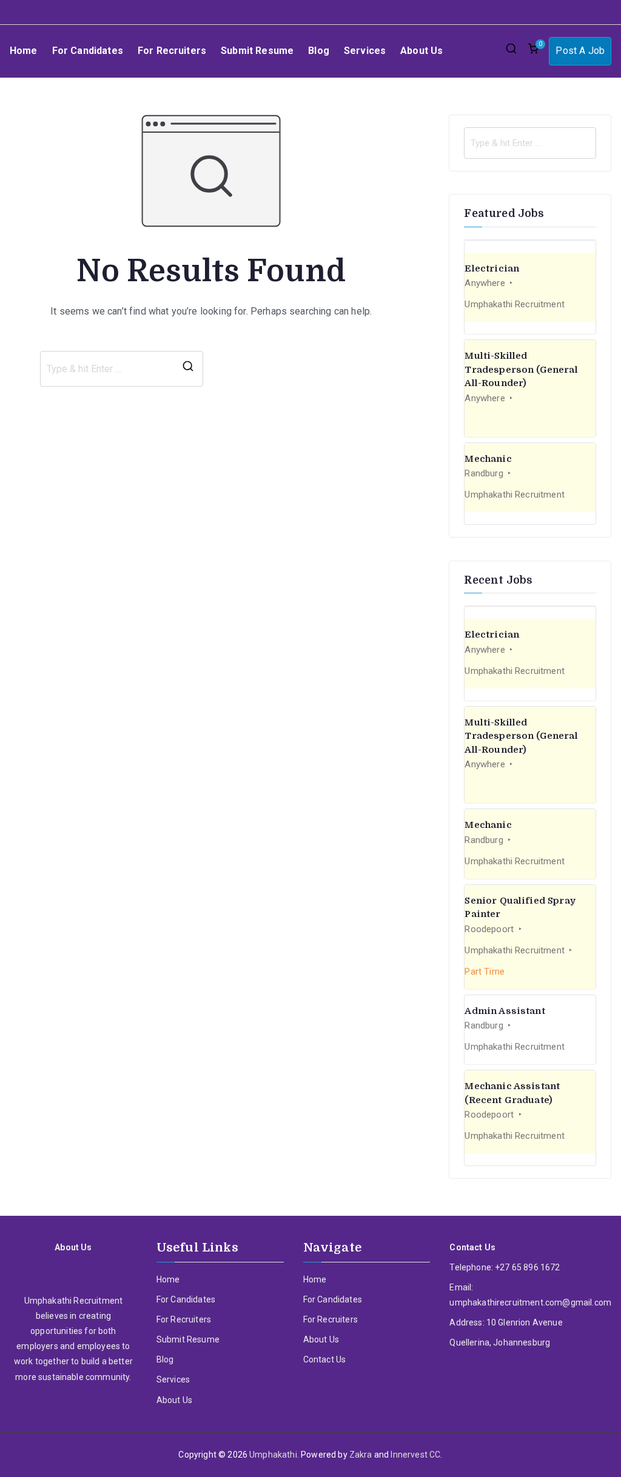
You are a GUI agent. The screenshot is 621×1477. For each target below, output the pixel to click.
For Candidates (87, 50)
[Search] (188, 369)
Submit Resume (257, 50)
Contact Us (324, 1359)
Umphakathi (273, 1454)
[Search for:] (530, 143)
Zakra (360, 1454)
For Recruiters (172, 50)
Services (365, 50)
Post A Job (580, 50)
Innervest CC (415, 1454)
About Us (421, 50)
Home (24, 50)
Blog (318, 50)
